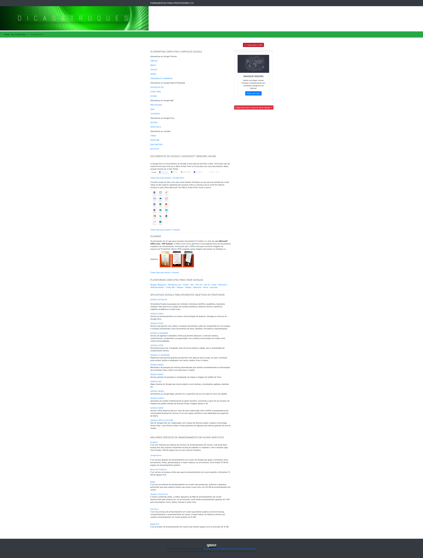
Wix (192, 285)
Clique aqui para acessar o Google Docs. (167, 178)
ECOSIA (153, 96)
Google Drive (155, 455)
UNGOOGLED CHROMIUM (161, 78)
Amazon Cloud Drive (159, 494)
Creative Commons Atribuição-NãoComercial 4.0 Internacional (230, 549)
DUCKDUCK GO (157, 87)
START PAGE (155, 92)
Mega (152, 482)
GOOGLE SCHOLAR (158, 299)
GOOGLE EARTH (157, 398)
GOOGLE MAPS (156, 374)
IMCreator (222, 285)
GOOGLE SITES (156, 345)
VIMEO (153, 136)
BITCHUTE (154, 149)
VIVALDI (153, 69)
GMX (152, 109)
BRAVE (153, 65)
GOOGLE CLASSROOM (159, 355)
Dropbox (154, 442)
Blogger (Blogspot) (158, 285)
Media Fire (154, 524)
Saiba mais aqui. (253, 93)
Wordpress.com (174, 285)
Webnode (197, 287)
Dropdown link (37, 34)
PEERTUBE (154, 140)
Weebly (188, 287)
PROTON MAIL (156, 105)
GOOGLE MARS (156, 408)
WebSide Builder (157, 287)
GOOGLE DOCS (156, 323)
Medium (180, 287)
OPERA (153, 74)
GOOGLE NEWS (156, 365)
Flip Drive (154, 509)
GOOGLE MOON (157, 391)
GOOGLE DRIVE (156, 314)
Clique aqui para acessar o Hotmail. (165, 230)
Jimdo (214, 285)
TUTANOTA (155, 114)
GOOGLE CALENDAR (159, 333)
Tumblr (186, 285)
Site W (207, 285)
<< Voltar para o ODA (253, 45)
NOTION (153, 122)
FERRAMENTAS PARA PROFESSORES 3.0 (172, 3)
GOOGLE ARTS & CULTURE (161, 420)
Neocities (214, 287)
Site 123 (199, 285)
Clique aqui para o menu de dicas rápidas (253, 107)
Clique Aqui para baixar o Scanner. (164, 272)
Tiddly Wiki (170, 287)
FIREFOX (153, 61)
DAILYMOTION (156, 144)
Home (7, 34)
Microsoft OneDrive (158, 469)
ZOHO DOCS (155, 127)
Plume (205, 287)
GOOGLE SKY (156, 381)
